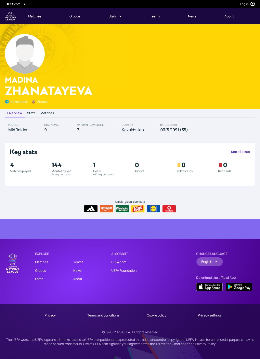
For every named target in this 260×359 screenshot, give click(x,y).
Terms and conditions (103, 315)
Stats (31, 113)
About (77, 279)
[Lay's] (137, 208)
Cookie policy (156, 315)
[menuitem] (44, 16)
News (77, 270)
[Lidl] (153, 208)
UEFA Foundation (124, 270)
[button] (115, 16)
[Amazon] (106, 208)
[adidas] (91, 208)
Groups (40, 270)
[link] (35, 16)
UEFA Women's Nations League (10, 16)
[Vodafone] (169, 208)
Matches (47, 113)
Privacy (50, 315)
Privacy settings (210, 315)
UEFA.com (118, 262)
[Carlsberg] (122, 208)
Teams (78, 262)
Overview (14, 113)
